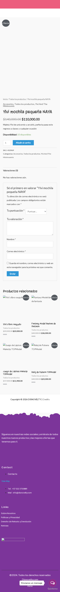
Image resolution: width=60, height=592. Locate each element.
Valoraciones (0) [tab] (10, 170)
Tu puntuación (15, 210)
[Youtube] (17, 452)
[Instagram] (7, 452)
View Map (6, 481)
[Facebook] (2, 452)
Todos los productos (17, 99)
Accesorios (8, 104)
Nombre (11, 239)
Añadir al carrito (23, 142)
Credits (46, 399)
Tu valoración (15, 219)
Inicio (5, 99)
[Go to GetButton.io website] (53, 589)
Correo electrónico (16, 251)
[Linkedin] (12, 452)
